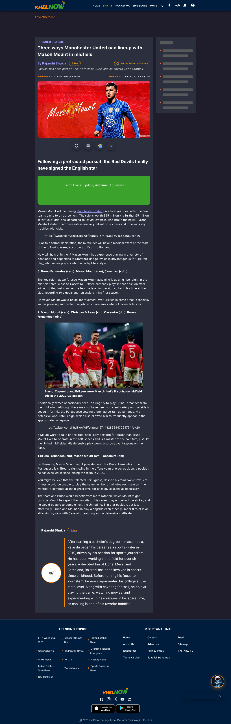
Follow (75, 63)
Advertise (153, 644)
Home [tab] (96, 5)
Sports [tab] (108, 5)
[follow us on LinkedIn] (129, 699)
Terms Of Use (131, 657)
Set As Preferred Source (134, 63)
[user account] (192, 6)
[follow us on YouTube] (122, 699)
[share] (111, 146)
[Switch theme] (169, 5)
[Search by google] (161, 5)
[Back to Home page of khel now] (50, 5)
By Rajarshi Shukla (52, 63)
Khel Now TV (185, 650)
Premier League (51, 42)
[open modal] (217, 681)
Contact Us (129, 650)
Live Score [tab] (140, 5)
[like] (76, 146)
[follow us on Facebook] (101, 699)
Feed (181, 637)
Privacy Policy (155, 650)
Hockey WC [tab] (123, 5)
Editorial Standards (158, 657)
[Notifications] (184, 6)
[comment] (88, 146)
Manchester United (90, 211)
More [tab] (153, 5)
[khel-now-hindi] (177, 5)
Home (126, 637)
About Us (128, 644)
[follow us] (99, 146)
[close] (220, 696)
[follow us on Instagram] (108, 699)
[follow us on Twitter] (115, 699)
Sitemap (183, 644)
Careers (152, 637)
